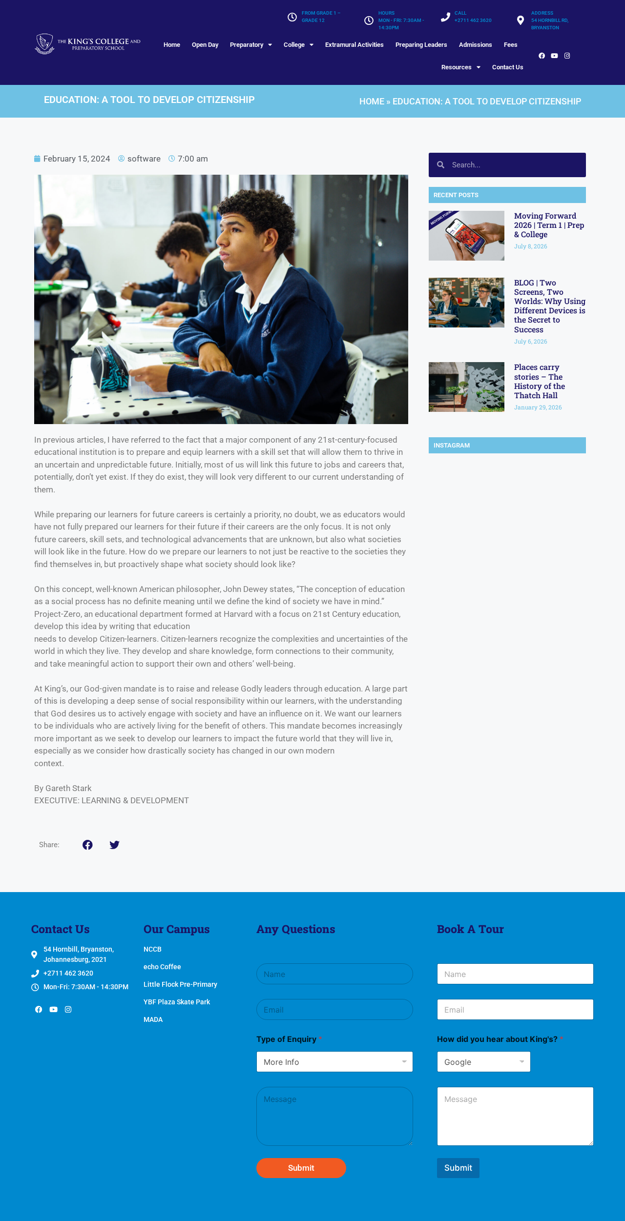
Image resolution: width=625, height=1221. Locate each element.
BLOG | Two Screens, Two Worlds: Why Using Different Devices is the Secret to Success (549, 305)
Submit (301, 1168)
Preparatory (246, 44)
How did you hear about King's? (500, 1039)
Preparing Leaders (421, 44)
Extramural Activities (354, 44)
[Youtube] (554, 56)
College (294, 44)
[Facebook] (541, 56)
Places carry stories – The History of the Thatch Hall (539, 381)
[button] (88, 845)
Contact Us (507, 67)
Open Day (205, 44)
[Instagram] (567, 56)
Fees (511, 44)
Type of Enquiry (289, 1039)
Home (172, 44)
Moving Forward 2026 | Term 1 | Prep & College (549, 224)
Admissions (475, 44)
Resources (456, 67)
